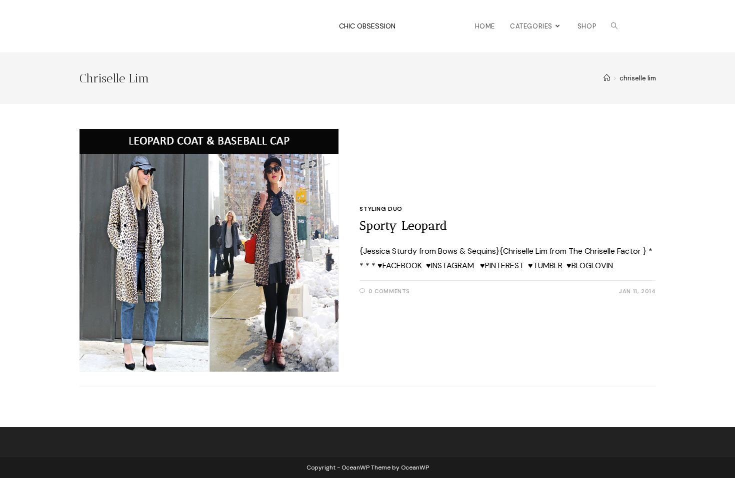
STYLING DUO (381, 209)
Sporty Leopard (403, 225)
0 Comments (389, 291)
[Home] (607, 78)
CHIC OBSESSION (367, 25)
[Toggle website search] (614, 26)
